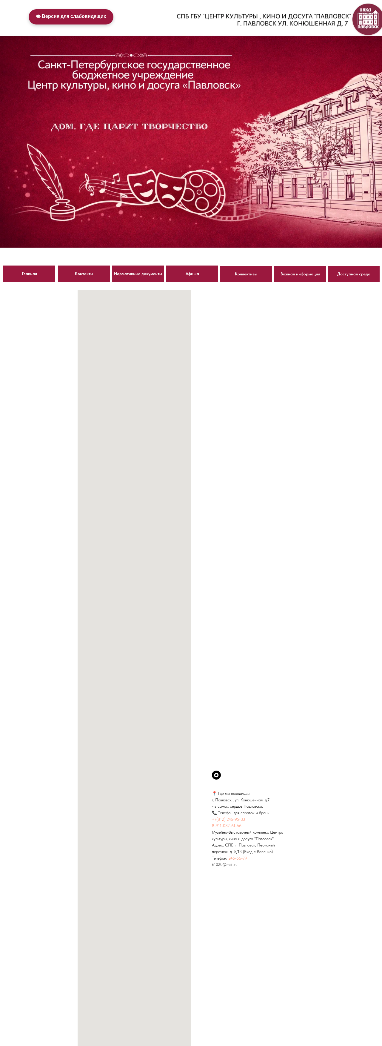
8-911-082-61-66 (226, 825)
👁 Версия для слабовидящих (71, 16)
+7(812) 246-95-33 (228, 819)
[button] (246, 274)
